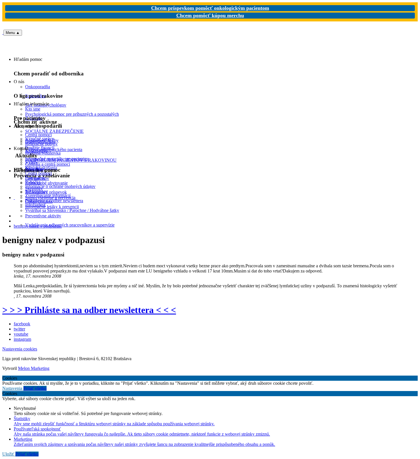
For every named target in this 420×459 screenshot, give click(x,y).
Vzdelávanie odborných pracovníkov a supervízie (70, 225)
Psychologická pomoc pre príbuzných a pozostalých (72, 114)
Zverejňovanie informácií (48, 195)
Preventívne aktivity (43, 215)
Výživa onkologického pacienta (53, 149)
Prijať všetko (35, 388)
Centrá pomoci (38, 173)
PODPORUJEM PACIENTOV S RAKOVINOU (71, 160)
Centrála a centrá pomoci (47, 164)
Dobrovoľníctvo (40, 141)
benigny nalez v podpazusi (38, 226)
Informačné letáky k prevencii (52, 206)
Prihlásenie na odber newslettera (54, 200)
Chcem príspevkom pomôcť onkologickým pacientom (210, 8)
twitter (19, 328)
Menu (13, 33)
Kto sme (32, 109)
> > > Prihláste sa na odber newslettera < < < (89, 310)
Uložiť (8, 454)
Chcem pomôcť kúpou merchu (210, 15)
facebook (22, 323)
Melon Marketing (33, 368)
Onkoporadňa (37, 86)
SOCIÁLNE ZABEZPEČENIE (54, 131)
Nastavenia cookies (19, 348)
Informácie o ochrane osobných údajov (60, 186)
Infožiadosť (35, 204)
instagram (22, 339)
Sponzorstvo (36, 151)
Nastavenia (12, 388)
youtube (21, 334)
